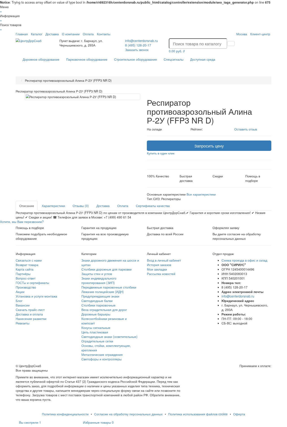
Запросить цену (209, 146)
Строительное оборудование (135, 59)
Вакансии (23, 305)
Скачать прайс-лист (30, 309)
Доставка (52, 34)
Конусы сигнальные (95, 327)
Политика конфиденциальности (65, 414)
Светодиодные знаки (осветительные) (109, 336)
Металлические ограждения (102, 354)
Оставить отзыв (245, 129)
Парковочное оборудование (86, 59)
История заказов (159, 264)
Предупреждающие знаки (100, 296)
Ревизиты (22, 323)
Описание (26, 205)
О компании (71, 34)
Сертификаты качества (153, 205)
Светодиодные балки (97, 300)
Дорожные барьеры (95, 314)
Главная (22, 34)
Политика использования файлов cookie (198, 414)
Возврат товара (27, 264)
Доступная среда (202, 59)
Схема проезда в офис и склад (244, 260)
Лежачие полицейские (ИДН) (102, 291)
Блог (19, 300)
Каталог (36, 34)
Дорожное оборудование (41, 59)
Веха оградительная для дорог (104, 309)
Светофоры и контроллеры (101, 359)
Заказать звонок (136, 49)
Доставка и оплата (29, 314)
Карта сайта (24, 269)
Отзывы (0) (81, 205)
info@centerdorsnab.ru (141, 40)
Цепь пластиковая (94, 332)
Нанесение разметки (31, 318)
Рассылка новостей (161, 273)
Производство (26, 287)
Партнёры (23, 273)
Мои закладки (157, 269)
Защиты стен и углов (96, 273)
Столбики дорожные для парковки (106, 269)
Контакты (103, 34)
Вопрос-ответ (25, 278)
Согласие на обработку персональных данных (128, 414)
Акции (20, 291)
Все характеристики (201, 194)
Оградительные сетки (97, 341)
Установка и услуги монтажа (36, 296)
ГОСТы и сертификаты (32, 282)
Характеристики (53, 205)
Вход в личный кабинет (164, 260)
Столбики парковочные (98, 305)
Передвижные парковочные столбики (108, 287)
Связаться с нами (29, 260)
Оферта (239, 414)
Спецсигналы (173, 59)
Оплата (88, 34)
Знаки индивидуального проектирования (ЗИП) (98, 280)
